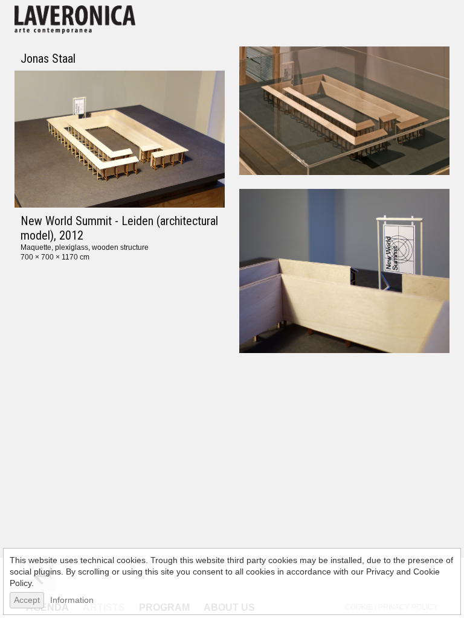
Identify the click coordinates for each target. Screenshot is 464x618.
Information (72, 600)
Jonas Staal (48, 58)
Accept (27, 600)
